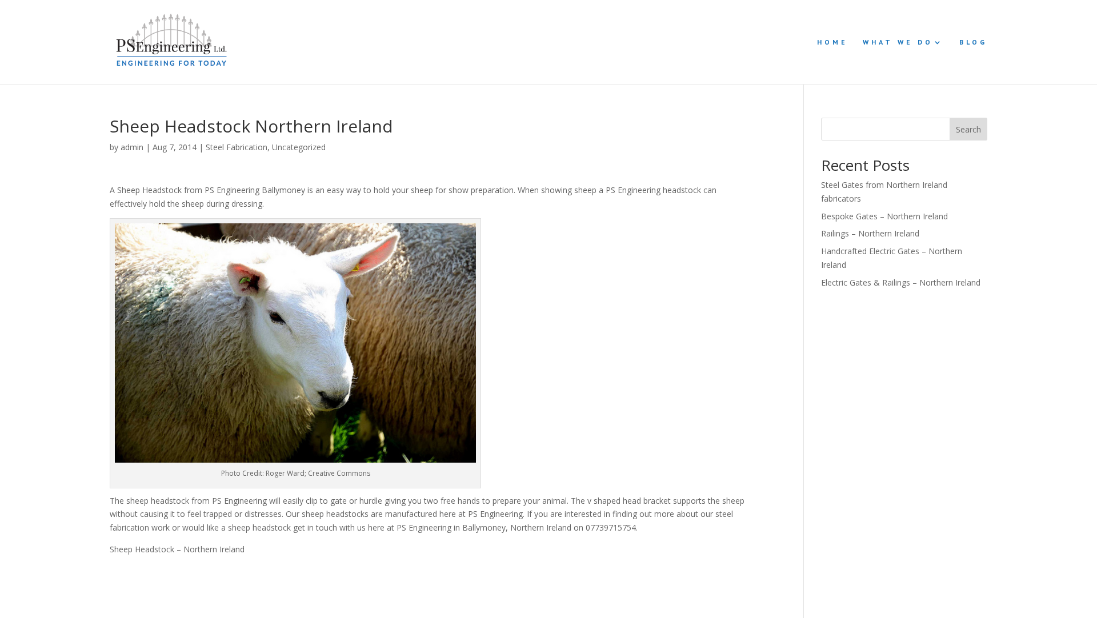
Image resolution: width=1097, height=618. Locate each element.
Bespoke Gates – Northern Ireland (884, 216)
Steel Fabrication (236, 147)
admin (132, 147)
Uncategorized (299, 147)
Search (968, 129)
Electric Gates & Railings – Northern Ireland (900, 282)
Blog (973, 42)
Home (832, 42)
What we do (898, 42)
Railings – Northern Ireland (870, 233)
